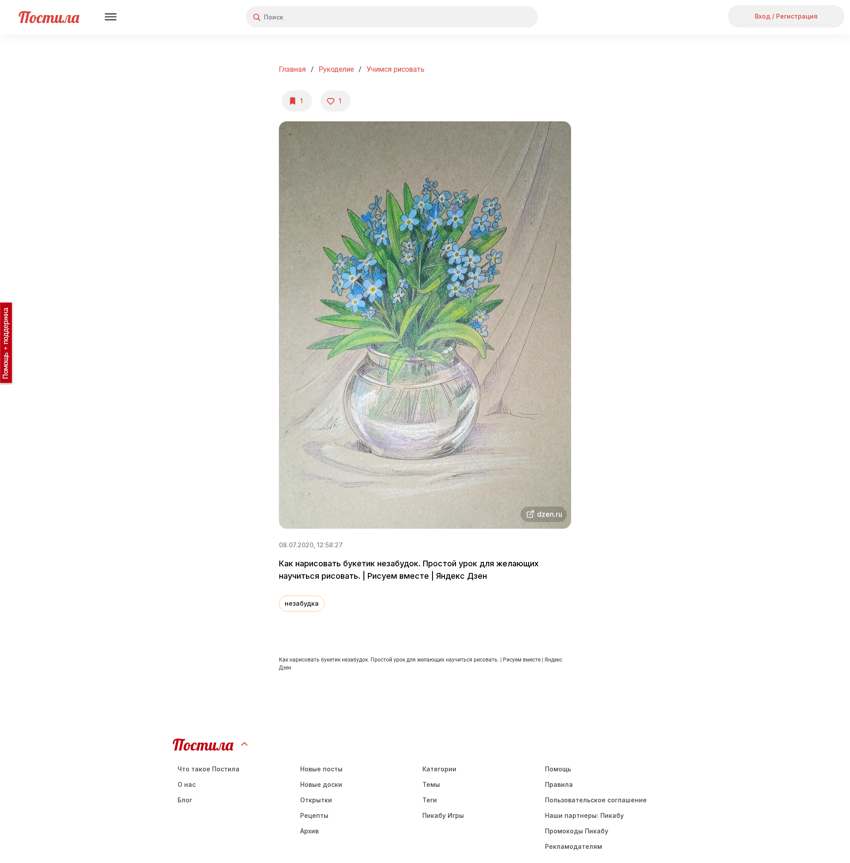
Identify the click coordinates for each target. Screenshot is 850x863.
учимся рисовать (396, 69)
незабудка (302, 603)
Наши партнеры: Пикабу (584, 815)
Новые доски (321, 784)
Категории (439, 769)
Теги (429, 800)
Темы (431, 784)
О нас (187, 784)
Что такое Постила (209, 769)
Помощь (558, 769)
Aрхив (309, 831)
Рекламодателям (573, 846)
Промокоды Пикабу (576, 831)
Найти (498, 17)
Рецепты (314, 815)
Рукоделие (336, 69)
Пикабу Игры (443, 815)
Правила (559, 784)
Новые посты (321, 769)
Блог (185, 800)
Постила (49, 17)
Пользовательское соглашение (596, 800)
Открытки (316, 800)
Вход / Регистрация (786, 16)
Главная (292, 69)
